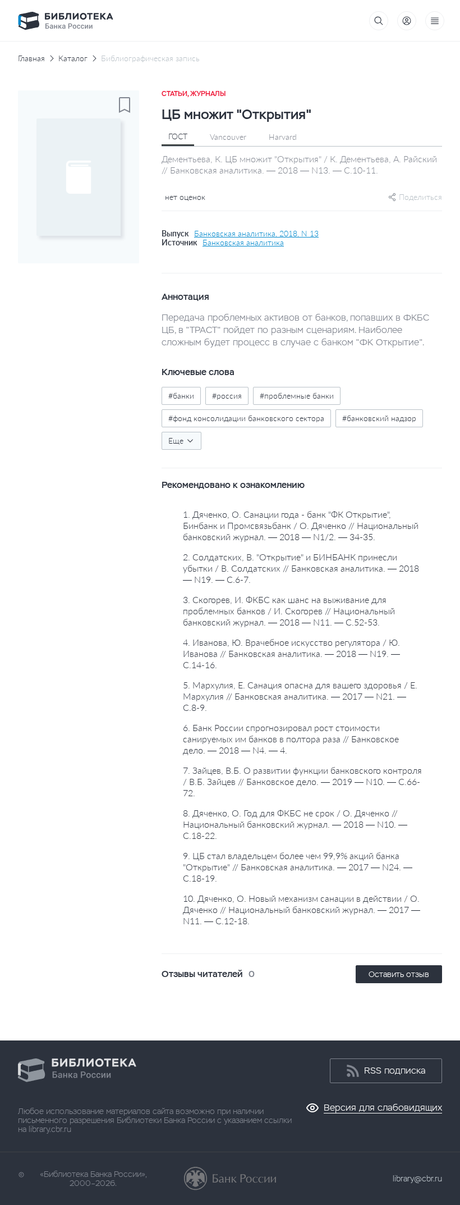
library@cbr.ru (417, 1179)
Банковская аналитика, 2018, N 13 (256, 233)
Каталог (73, 58)
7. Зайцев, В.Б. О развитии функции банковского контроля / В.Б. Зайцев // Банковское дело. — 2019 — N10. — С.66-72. (302, 781)
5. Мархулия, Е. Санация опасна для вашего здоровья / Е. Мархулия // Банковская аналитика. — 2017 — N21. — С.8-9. (300, 696)
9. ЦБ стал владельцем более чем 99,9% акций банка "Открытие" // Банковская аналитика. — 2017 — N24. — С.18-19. (297, 866)
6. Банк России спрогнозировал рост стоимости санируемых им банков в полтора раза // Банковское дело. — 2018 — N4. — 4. (291, 738)
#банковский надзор (379, 418)
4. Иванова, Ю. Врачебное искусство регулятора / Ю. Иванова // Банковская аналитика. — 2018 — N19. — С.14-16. (291, 653)
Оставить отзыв (399, 974)
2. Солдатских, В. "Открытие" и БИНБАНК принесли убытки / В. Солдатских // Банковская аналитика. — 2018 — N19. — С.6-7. (301, 568)
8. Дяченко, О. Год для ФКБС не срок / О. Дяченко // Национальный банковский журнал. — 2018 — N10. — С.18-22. (295, 824)
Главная (31, 58)
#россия (227, 395)
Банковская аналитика (243, 242)
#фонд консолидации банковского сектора (246, 418)
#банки (181, 395)
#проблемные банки (297, 395)
